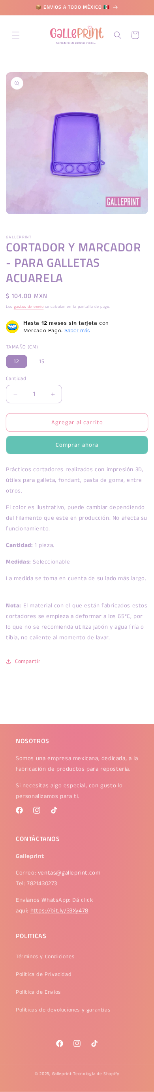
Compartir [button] (27, 661)
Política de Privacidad (43, 974)
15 (42, 361)
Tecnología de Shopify (96, 1074)
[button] (15, 35)
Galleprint (62, 1074)
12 (16, 361)
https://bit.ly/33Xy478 (59, 911)
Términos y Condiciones (45, 957)
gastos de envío (29, 306)
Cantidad (16, 378)
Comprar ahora (77, 445)
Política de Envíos (38, 992)
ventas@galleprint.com (69, 873)
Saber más (77, 330)
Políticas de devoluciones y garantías (63, 1010)
